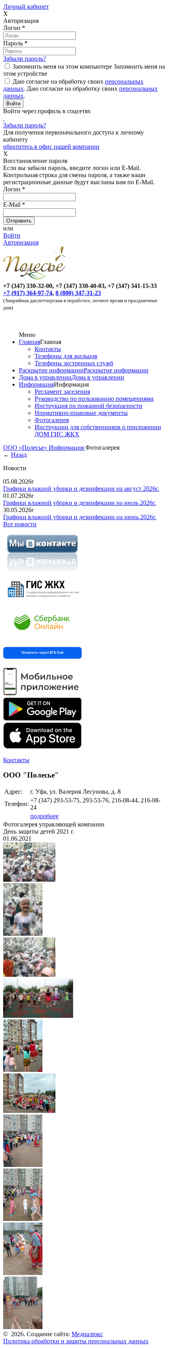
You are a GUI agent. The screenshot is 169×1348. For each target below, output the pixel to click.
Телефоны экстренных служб (74, 363)
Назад (19, 454)
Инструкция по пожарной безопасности (88, 405)
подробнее (44, 816)
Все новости (20, 524)
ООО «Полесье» (26, 447)
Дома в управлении (45, 377)
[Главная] (35, 278)
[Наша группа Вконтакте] (42, 571)
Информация (36, 384)
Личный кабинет (26, 6)
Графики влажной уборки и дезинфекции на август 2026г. (81, 488)
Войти (11, 235)
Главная (29, 341)
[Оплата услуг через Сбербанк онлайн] (42, 636)
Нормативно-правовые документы (81, 412)
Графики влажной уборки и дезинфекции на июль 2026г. (79, 502)
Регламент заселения (62, 391)
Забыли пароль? (24, 58)
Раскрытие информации (51, 370)
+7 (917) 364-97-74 (27, 293)
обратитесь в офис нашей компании (51, 146)
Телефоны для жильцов (66, 356)
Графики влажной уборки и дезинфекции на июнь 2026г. (79, 517)
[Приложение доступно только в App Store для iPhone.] (42, 746)
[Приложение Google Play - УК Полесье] (42, 718)
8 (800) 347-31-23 (78, 293)
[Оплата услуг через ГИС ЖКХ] (42, 601)
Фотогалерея (52, 420)
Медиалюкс (87, 1334)
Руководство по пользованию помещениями (94, 398)
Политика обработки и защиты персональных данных (76, 1341)
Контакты (48, 349)
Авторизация (21, 242)
